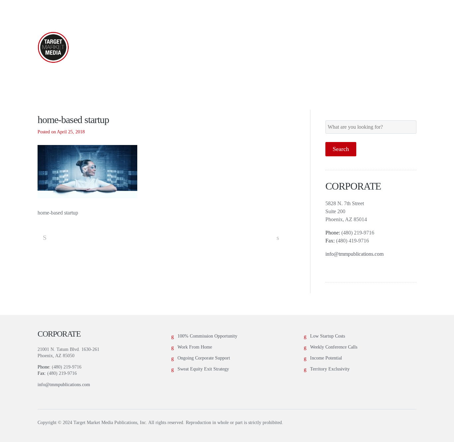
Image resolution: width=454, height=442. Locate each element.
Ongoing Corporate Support (203, 358)
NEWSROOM (337, 47)
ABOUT (137, 47)
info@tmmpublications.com (354, 254)
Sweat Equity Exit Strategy (203, 369)
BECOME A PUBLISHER (263, 47)
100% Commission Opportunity (207, 336)
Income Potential (326, 358)
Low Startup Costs (327, 336)
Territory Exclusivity (330, 369)
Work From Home (194, 347)
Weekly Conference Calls (333, 347)
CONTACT (391, 47)
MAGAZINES (188, 47)
